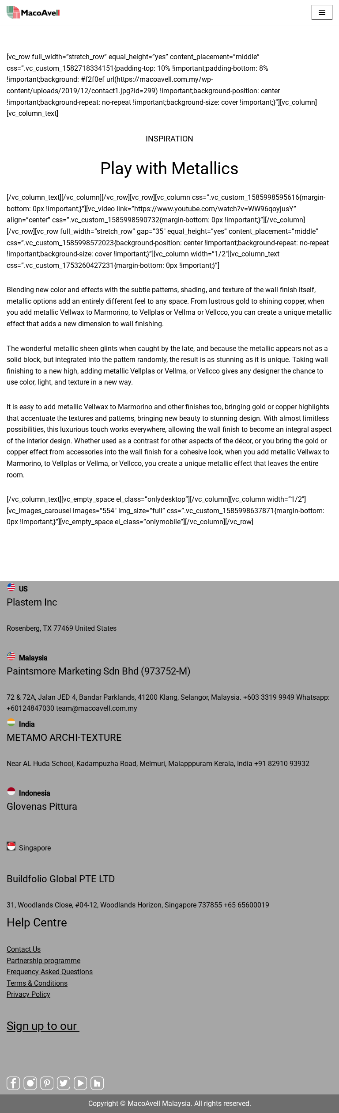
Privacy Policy (28, 994)
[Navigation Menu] (322, 12)
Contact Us (24, 949)
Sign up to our (43, 1026)
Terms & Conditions (37, 983)
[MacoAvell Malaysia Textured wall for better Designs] (33, 12)
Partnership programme (43, 961)
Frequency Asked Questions (50, 972)
